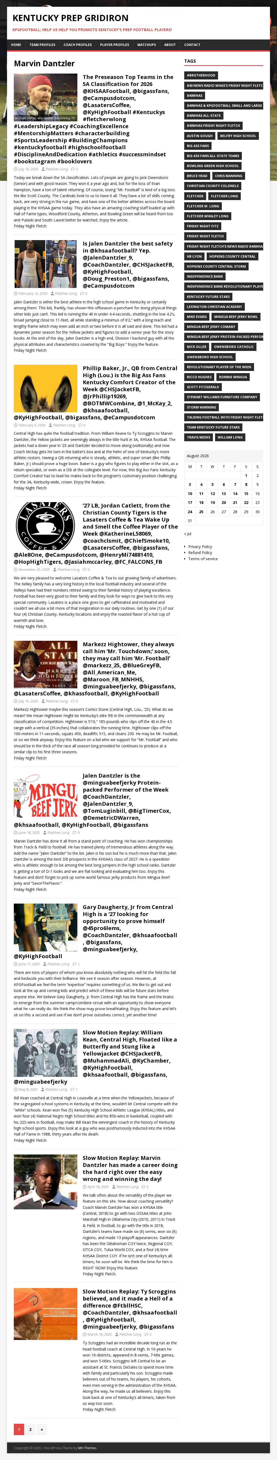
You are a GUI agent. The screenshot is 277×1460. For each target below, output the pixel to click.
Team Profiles (42, 44)
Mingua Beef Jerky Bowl (236, 316)
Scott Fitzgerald (203, 387)
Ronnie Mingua (233, 377)
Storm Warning (201, 407)
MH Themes (87, 1448)
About (170, 44)
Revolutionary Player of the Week (219, 367)
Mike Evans (197, 316)
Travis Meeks (198, 437)
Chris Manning (228, 176)
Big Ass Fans (198, 146)
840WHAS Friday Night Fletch (213, 125)
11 (201, 493)
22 (246, 502)
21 (235, 502)
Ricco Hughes (199, 377)
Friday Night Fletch (205, 236)
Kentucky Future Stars (208, 296)
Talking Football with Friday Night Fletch (227, 417)
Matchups (146, 44)
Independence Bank (205, 276)
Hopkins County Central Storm (216, 266)
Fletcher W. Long (203, 206)
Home (16, 44)
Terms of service (203, 558)
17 (190, 502)
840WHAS (194, 95)
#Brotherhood (201, 75)
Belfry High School (238, 136)
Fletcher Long (57, 169)
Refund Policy (200, 552)
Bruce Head (197, 176)
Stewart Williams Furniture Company (222, 397)
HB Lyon (194, 256)
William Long (230, 437)
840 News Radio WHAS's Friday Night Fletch (226, 85)
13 (224, 493)
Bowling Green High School (213, 166)
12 (212, 493)
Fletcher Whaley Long (208, 216)
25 (201, 511)
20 (224, 502)
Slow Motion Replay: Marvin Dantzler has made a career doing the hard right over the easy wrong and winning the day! (130, 1168)
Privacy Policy (200, 546)
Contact (192, 44)
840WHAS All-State (204, 115)
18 (201, 502)
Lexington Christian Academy (214, 306)
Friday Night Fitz (203, 226)
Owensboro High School (210, 357)
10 (190, 493)
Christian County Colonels (213, 186)
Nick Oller (196, 346)
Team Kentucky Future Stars (213, 427)
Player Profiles (114, 44)
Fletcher (195, 196)
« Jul (187, 533)
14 (235, 493)
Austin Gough (200, 136)
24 (190, 511)
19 (212, 502)
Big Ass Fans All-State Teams (213, 156)
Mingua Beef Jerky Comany (211, 326)
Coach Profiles (78, 44)
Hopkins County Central (232, 256)
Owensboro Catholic (234, 346)
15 (246, 493)
